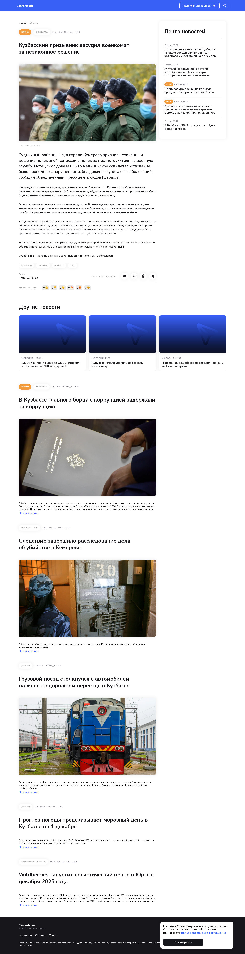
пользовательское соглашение (203, 933)
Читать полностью (28, 513)
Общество (35, 23)
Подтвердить (183, 942)
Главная (22, 23)
